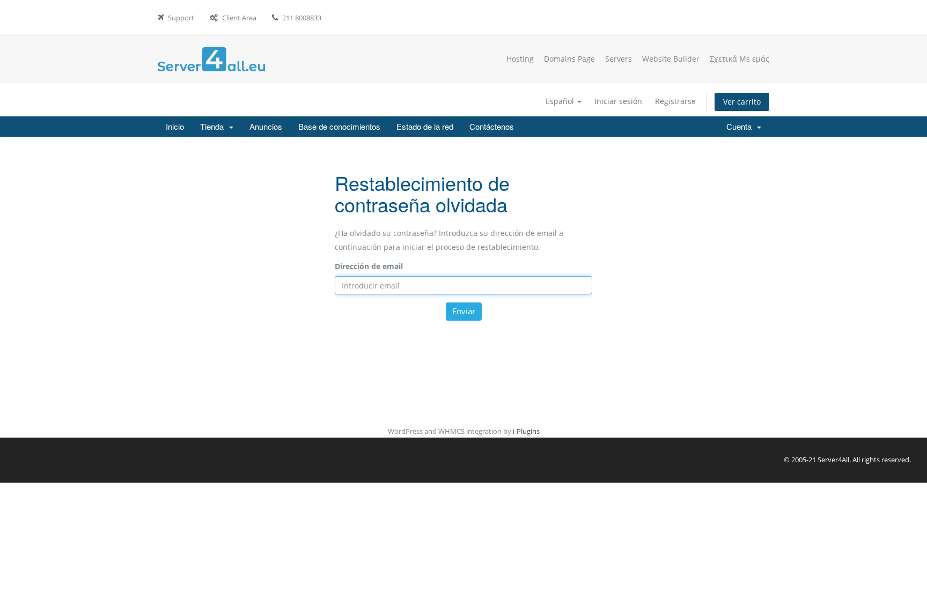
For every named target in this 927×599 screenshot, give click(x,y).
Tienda (214, 126)
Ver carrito (742, 102)
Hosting (520, 59)
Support (181, 18)
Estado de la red (424, 126)
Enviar (463, 311)
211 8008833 (301, 18)
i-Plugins (526, 431)
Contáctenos (491, 126)
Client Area (239, 18)
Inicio (175, 126)
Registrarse (675, 101)
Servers (618, 59)
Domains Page (569, 59)
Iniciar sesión (618, 101)
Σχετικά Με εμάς (739, 59)
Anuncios (265, 126)
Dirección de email (369, 266)
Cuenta (741, 126)
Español (561, 101)
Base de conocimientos (339, 126)
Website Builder (671, 59)
